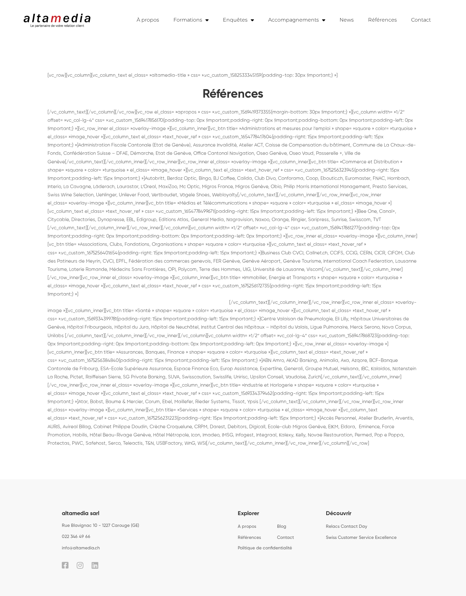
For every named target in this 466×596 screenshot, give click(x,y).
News (347, 20)
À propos (148, 20)
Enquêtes (235, 20)
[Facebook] (65, 565)
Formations (187, 20)
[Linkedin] (94, 565)
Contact (421, 20)
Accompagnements (293, 20)
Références (382, 20)
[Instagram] (80, 565)
